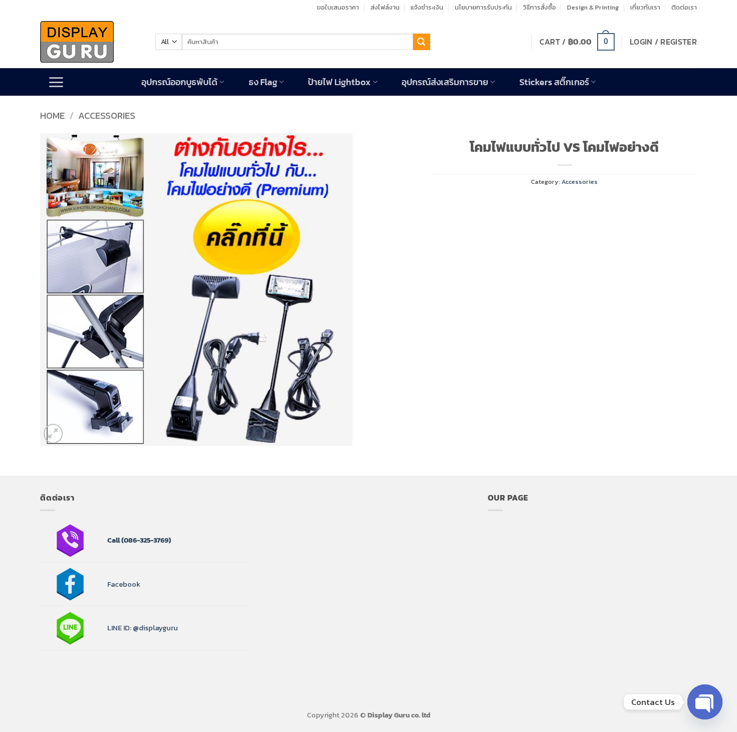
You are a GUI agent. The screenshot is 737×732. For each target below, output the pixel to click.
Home (52, 115)
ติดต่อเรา (684, 7)
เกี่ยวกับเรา (645, 7)
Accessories (106, 115)
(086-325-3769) (145, 540)
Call (113, 540)
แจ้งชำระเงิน (427, 7)
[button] (577, 42)
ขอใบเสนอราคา (338, 7)
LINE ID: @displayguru (142, 627)
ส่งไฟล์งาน (385, 7)
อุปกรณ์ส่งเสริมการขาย (445, 82)
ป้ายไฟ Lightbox (339, 82)
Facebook (123, 584)
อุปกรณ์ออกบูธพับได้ (179, 82)
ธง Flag (263, 82)
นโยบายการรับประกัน (483, 7)
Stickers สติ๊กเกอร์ (554, 82)
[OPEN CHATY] (704, 701)
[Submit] (421, 42)
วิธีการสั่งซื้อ (539, 7)
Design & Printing (593, 7)
